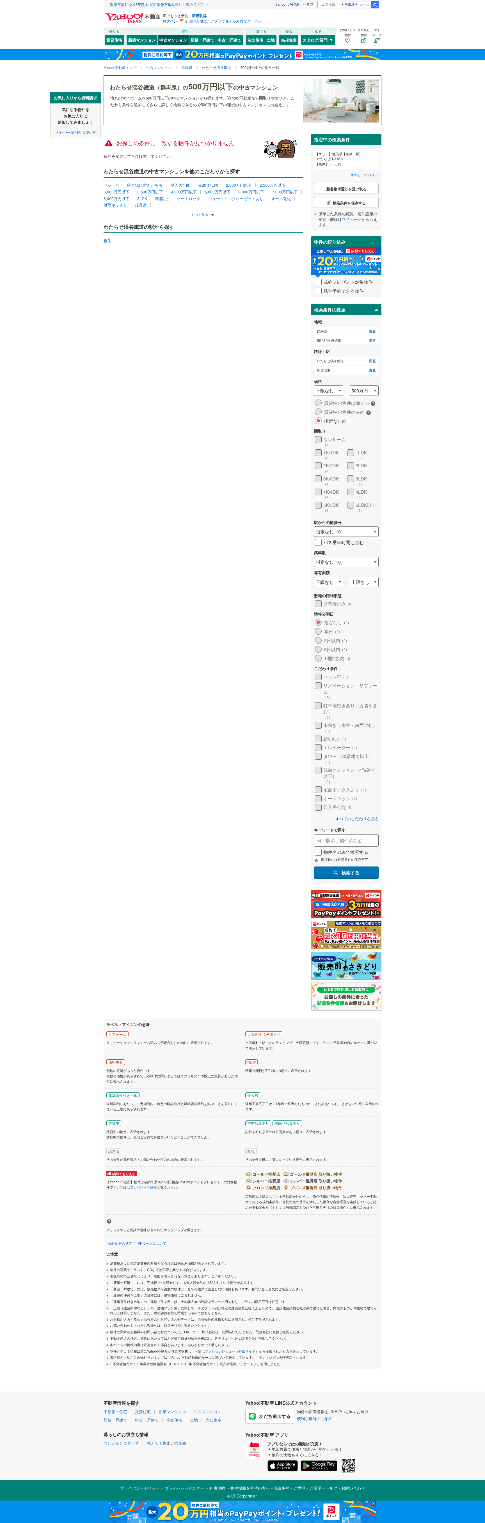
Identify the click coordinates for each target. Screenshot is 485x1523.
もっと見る (200, 214)
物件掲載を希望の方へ (250, 1488)
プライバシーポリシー (139, 1488)
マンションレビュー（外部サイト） (232, 1351)
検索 (375, 4)
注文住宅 (255, 40)
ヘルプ (308, 4)
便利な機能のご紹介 (314, 1418)
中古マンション (173, 40)
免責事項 (282, 1488)
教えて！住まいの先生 (166, 1443)
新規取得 (199, 15)
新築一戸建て (202, 40)
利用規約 (217, 1488)
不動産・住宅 (115, 1411)
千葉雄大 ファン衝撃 (358, 4)
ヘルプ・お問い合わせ (345, 1488)
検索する (351, 872)
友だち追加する (274, 1416)
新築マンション (142, 40)
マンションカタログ (121, 1443)
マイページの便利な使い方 (75, 132)
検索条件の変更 (330, 309)
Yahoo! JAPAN (287, 4)
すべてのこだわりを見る (357, 818)
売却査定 (289, 40)
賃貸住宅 (114, 40)
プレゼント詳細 (142, 1187)
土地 (271, 40)
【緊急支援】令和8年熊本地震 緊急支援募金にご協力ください (157, 4)
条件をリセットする (365, 174)
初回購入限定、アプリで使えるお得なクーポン (223, 21)
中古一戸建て (229, 40)
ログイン (170, 21)
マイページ (352, 219)
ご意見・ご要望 (307, 1488)
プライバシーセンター (184, 1488)
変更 (372, 331)
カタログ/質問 (315, 40)
